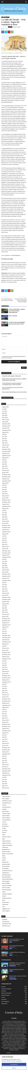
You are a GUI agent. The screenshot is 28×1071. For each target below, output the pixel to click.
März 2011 (5, 762)
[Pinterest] (9, 32)
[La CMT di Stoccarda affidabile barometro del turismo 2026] (4, 324)
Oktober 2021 (5, 529)
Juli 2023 (4, 485)
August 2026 (5, 407)
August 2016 (5, 644)
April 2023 (4, 491)
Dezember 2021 (6, 525)
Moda (3, 856)
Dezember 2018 (6, 597)
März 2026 (5, 417)
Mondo (4, 858)
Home (2, 15)
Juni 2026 (4, 411)
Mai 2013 (4, 714)
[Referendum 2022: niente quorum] (4, 971)
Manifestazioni (6, 849)
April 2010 (4, 783)
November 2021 (6, 527)
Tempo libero (5, 902)
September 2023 (6, 481)
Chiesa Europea (6, 813)
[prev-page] (2, 329)
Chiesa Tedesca (6, 817)
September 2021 (6, 532)
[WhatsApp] (12, 32)
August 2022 (5, 508)
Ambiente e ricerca (7, 801)
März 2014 (5, 692)
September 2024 (6, 455)
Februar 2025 (5, 445)
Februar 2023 (5, 496)
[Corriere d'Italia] (14, 9)
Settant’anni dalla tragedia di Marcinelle (11, 376)
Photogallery (5, 868)
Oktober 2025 (5, 428)
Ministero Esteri (6, 851)
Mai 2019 (4, 587)
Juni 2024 (4, 462)
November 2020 (6, 553)
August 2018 (5, 603)
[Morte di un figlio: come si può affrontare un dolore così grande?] (4, 977)
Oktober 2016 (5, 639)
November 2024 (6, 451)
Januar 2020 (5, 572)
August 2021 (5, 534)
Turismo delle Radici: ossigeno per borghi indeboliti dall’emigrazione (17, 311)
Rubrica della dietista (7, 879)
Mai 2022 (4, 515)
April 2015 (4, 667)
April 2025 (4, 441)
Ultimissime (5, 904)
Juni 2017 (4, 631)
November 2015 (6, 654)
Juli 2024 (4, 460)
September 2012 (6, 730)
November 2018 (6, 599)
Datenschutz (19, 1061)
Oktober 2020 (5, 555)
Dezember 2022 (6, 500)
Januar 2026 (5, 421)
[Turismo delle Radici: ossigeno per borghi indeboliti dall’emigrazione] (4, 310)
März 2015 (5, 669)
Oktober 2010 (5, 773)
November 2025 (6, 426)
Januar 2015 (5, 673)
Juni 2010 (4, 779)
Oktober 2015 (5, 656)
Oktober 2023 (5, 479)
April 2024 (4, 466)
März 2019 (5, 591)
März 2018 (5, 612)
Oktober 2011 (5, 752)
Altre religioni (5, 798)
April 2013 (4, 716)
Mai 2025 (4, 438)
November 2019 (6, 576)
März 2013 (5, 718)
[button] (2, 2)
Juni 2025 (4, 436)
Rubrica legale (5, 881)
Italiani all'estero (3, 312)
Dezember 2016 (6, 635)
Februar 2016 (5, 648)
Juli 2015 (4, 661)
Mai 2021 (4, 540)
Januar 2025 (5, 447)
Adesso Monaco (6, 796)
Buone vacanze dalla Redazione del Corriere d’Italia (14, 392)
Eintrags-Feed (5, 921)
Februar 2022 (5, 521)
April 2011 (4, 760)
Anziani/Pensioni (6, 803)
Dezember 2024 (6, 449)
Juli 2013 (4, 709)
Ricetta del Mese (6, 877)
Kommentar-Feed (6, 923)
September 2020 (6, 557)
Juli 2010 (4, 777)
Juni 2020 (4, 561)
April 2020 (4, 565)
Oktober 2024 (5, 453)
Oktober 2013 (5, 703)
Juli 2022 (4, 510)
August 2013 (5, 707)
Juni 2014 (4, 686)
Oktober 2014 (5, 680)
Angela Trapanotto (16, 26)
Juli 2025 (4, 434)
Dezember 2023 (6, 474)
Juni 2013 (4, 711)
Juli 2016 (4, 646)
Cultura (4, 822)
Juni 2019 (4, 584)
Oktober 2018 (5, 601)
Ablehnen (14, 1068)
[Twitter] (5, 32)
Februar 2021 (5, 546)
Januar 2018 (5, 616)
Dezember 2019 (6, 574)
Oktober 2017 (5, 623)
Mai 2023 (4, 489)
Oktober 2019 (5, 578)
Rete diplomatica (6, 875)
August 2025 (5, 432)
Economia (4, 824)
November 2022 (6, 502)
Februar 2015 (5, 671)
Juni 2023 (4, 487)
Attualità (4, 809)
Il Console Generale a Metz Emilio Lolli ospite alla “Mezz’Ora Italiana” (21, 300)
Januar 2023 (5, 498)
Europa (4, 828)
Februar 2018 (5, 614)
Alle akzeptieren (14, 1064)
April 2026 (4, 415)
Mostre (4, 860)
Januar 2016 (5, 650)
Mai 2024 (4, 464)
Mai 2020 (4, 563)
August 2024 (5, 457)
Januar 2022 (5, 523)
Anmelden (4, 919)
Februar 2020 (5, 570)
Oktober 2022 (5, 504)
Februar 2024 (5, 470)
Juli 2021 (4, 536)
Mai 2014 (4, 688)
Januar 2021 (5, 548)
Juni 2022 (4, 512)
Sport (3, 900)
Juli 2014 (4, 684)
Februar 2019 (5, 593)
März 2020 (5, 568)
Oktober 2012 (5, 728)
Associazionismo (6, 807)
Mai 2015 (4, 665)
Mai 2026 (4, 413)
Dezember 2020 (6, 551)
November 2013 (6, 701)
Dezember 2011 (6, 747)
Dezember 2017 (6, 618)
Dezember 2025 (6, 424)
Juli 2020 (4, 559)
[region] (14, 1063)
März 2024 (5, 468)
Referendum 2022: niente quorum (16, 969)
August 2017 (5, 627)
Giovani (4, 832)
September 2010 (6, 775)
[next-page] (4, 329)
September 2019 (6, 580)
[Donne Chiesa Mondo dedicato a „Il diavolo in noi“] (4, 947)
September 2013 (6, 705)
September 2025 (6, 430)
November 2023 (6, 477)
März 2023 (5, 493)
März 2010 (5, 786)
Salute (3, 892)
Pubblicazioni (5, 872)
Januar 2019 (5, 595)
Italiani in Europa (6, 843)
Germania (4, 830)
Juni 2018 (4, 606)
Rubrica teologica (6, 889)
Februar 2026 (5, 419)
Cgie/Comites (5, 811)
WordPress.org (6, 926)
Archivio (4, 805)
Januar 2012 (5, 745)
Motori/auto (5, 862)
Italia (3, 839)
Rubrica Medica (6, 883)
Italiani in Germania (3, 319)
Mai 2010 (4, 781)
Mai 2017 (4, 633)
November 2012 (6, 726)
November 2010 (6, 771)
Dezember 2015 (6, 652)
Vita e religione (6, 911)
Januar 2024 (5, 472)
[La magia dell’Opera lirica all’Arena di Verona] (4, 954)
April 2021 (4, 542)
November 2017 (6, 620)
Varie (6, 15)
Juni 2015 (4, 663)
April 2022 (4, 517)
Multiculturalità (6, 864)
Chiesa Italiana (6, 815)
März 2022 (5, 519)
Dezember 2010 (6, 769)
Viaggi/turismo (6, 17)
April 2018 (4, 610)
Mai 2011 (4, 758)
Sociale (4, 896)
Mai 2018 (4, 608)
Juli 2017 (4, 629)
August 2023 (5, 483)
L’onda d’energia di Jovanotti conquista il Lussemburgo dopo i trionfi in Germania (11, 384)
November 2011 (6, 750)
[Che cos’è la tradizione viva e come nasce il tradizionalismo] (4, 940)
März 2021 (5, 544)
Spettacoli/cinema (6, 898)
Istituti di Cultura (6, 837)
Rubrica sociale (6, 887)
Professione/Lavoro (7, 870)
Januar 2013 (5, 722)
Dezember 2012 (6, 724)
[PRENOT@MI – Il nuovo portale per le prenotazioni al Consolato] (4, 964)
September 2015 (6, 659)
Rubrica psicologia (6, 885)
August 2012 (5, 733)
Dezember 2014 (6, 675)
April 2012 (4, 739)
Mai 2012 (4, 737)
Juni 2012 (4, 735)
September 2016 (6, 642)
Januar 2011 (5, 766)
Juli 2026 (4, 409)
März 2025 (5, 443)
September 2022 (6, 506)
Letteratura (5, 847)
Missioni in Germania (7, 853)
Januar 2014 (5, 697)
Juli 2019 (4, 582)
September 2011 (6, 754)
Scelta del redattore (7, 894)
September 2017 (6, 625)
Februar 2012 (5, 743)
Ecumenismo (5, 826)
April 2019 (4, 589)
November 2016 (6, 637)
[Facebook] (2, 32)
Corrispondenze (6, 820)
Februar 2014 (5, 694)
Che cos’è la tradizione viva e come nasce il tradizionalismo (12, 388)
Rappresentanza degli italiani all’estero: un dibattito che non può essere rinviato (14, 379)
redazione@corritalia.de (16, 1052)
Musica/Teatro (6, 866)
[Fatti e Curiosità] (4, 317)
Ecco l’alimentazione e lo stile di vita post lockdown (7, 299)
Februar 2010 (5, 788)
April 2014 (4, 690)
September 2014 (6, 682)
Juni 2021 (4, 538)
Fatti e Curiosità (13, 315)
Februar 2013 (5, 720)
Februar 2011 (5, 764)
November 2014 (6, 678)
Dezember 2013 (6, 699)
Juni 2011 (4, 756)
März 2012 (5, 741)
